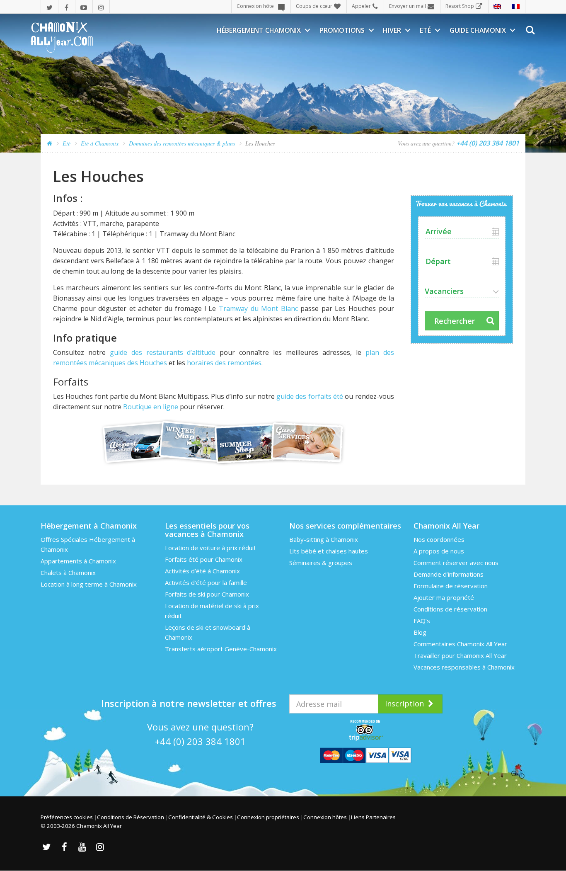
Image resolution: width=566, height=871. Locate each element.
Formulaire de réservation (451, 586)
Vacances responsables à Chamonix (464, 667)
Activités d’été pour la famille (206, 582)
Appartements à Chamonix (78, 561)
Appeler (361, 6)
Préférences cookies (67, 817)
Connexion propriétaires (268, 817)
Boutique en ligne (150, 406)
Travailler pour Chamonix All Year (460, 655)
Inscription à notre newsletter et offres (188, 703)
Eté (425, 30)
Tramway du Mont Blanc (258, 308)
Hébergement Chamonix (259, 30)
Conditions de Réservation (130, 817)
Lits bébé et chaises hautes (328, 551)
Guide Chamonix (478, 30)
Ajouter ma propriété (444, 597)
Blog (420, 632)
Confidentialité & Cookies (200, 817)
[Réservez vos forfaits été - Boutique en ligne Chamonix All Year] (223, 442)
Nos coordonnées (439, 539)
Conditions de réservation (450, 609)
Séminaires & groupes (320, 562)
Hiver (392, 30)
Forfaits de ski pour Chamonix (207, 594)
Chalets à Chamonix (68, 572)
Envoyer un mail (407, 6)
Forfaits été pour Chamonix (203, 559)
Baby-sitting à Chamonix (323, 539)
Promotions (342, 30)
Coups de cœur (314, 6)
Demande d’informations (449, 574)
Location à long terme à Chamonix (89, 584)
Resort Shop (459, 6)
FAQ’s (422, 620)
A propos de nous (439, 551)
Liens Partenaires (373, 817)
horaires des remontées (224, 362)
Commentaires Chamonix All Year (460, 644)
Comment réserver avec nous (456, 562)
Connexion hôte (255, 6)
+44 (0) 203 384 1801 (200, 741)
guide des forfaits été (309, 396)
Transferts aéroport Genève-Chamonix (221, 649)
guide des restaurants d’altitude (163, 352)
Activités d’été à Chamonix (202, 571)
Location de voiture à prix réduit (210, 547)
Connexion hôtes (325, 817)
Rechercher (454, 321)
